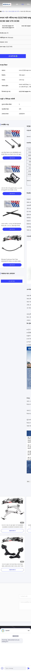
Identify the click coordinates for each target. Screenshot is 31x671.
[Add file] (2, 668)
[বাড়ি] (7, 4)
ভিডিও (28, 4)
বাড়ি (17, 4)
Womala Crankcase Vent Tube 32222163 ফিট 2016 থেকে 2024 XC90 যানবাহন (10, 261)
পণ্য (22, 4)
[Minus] (29, 631)
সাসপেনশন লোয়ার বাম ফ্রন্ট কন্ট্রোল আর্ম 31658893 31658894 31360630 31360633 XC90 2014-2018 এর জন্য (12, 526)
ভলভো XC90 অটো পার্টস (13, 11)
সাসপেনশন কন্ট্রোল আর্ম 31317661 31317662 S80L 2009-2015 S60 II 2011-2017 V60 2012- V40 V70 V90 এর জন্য (12, 565)
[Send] (28, 668)
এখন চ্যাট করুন (12, 56)
